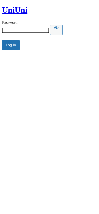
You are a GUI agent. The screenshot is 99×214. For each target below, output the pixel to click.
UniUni (14, 9)
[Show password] (56, 30)
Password (10, 22)
